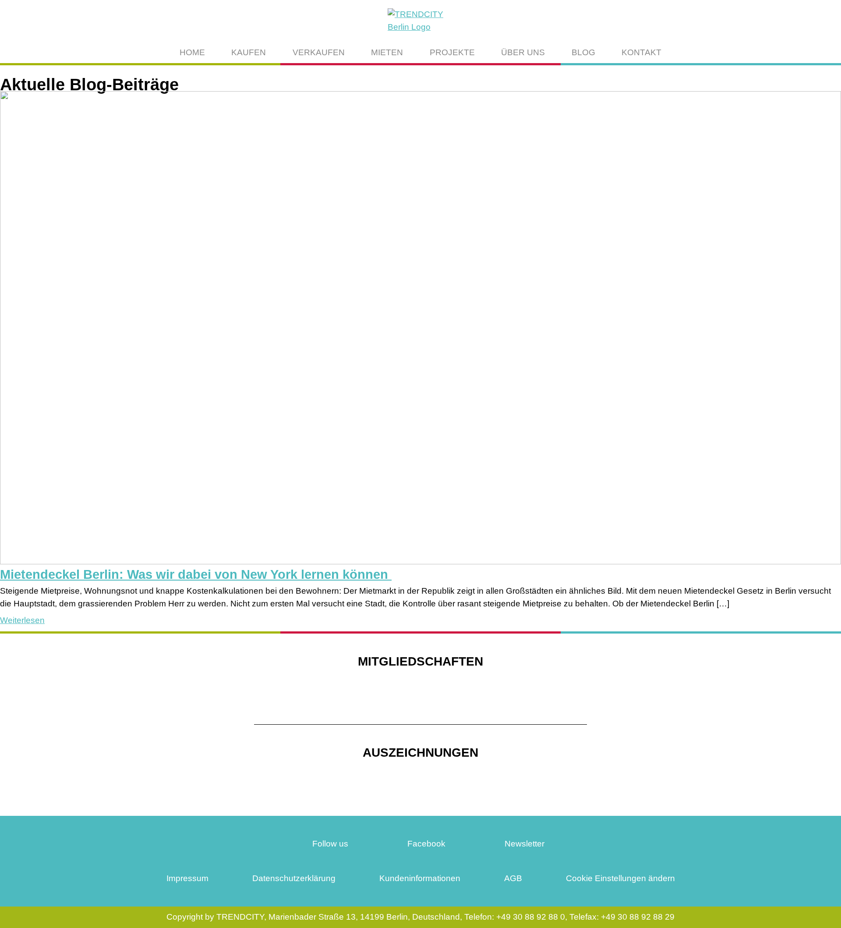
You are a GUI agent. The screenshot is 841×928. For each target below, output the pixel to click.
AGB (513, 878)
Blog (583, 52)
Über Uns (523, 52)
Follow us (329, 843)
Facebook (425, 843)
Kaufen (248, 52)
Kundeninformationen (419, 878)
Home (192, 52)
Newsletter (523, 843)
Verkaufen (319, 52)
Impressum (187, 878)
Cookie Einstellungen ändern (620, 878)
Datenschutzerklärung (294, 878)
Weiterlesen (22, 620)
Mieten (387, 52)
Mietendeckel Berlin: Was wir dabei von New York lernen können (196, 574)
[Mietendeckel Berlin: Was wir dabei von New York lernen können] (420, 561)
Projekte (452, 52)
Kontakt (641, 52)
